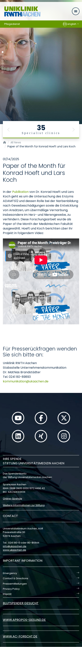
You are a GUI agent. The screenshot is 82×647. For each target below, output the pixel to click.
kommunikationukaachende (25, 381)
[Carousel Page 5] (2, 63)
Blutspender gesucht (21, 603)
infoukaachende (14, 546)
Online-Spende (12, 498)
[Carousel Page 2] (2, 55)
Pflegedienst (12, 24)
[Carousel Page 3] (2, 58)
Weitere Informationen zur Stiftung (24, 505)
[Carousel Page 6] (2, 66)
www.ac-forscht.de (20, 636)
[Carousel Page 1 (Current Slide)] (2, 52)
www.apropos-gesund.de (24, 620)
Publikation (20, 192)
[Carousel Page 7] (2, 69)
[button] (8, 129)
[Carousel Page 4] (2, 60)
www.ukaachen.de (14, 550)
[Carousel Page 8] (2, 72)
